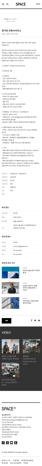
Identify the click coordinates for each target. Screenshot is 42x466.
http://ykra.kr (18, 221)
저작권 (25, 463)
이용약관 (16, 461)
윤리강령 (5, 463)
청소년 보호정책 (15, 463)
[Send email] (39, 320)
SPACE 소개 (6, 461)
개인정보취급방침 (27, 461)
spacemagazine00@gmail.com (17, 420)
